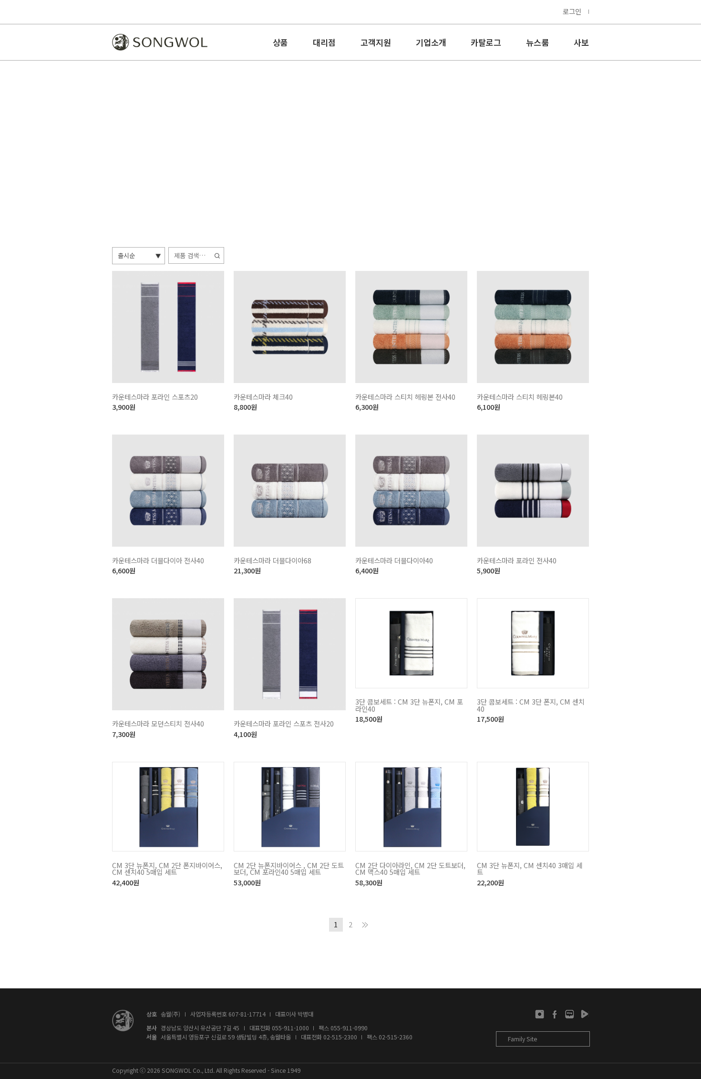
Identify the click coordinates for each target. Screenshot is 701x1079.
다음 (365, 925)
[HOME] (159, 42)
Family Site (522, 1039)
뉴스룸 (537, 43)
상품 (280, 43)
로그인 (572, 11)
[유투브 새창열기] (584, 1014)
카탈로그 (486, 43)
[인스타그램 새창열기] (539, 1014)
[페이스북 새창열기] (554, 1014)
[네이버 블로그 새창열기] (569, 1014)
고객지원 (376, 43)
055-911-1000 (290, 1028)
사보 (581, 43)
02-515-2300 (340, 1037)
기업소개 (431, 43)
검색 (218, 255)
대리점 (324, 43)
